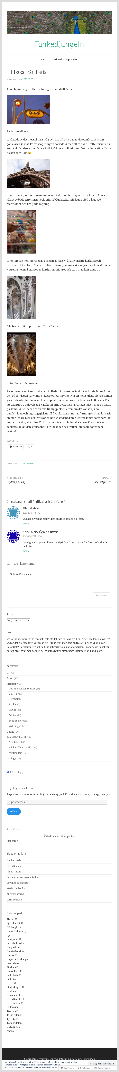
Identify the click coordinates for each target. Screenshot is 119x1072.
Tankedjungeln (59, 44)
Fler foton (12, 841)
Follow (13, 811)
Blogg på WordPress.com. (36, 1059)
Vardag (31, 464)
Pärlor (12, 709)
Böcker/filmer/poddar (21, 747)
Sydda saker (16, 720)
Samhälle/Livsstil (16, 737)
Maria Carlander (16, 888)
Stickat (13, 715)
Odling (10, 731)
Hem (43, 59)
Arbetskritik (16, 742)
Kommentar (101, 595)
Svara (26, 523)
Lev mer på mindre (17, 882)
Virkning (14, 726)
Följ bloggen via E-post (20, 788)
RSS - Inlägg (16, 772)
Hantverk (12, 694)
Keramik (14, 699)
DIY (9, 672)
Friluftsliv (12, 683)
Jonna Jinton (14, 871)
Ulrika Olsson (14, 899)
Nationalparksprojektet (65, 59)
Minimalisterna (15, 894)
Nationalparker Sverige (22, 688)
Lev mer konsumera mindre (22, 877)
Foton (22, 464)
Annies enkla (14, 860)
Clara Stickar (14, 866)
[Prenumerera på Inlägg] (8, 772)
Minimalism (15, 753)
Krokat (13, 704)
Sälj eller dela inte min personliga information (72, 1059)
